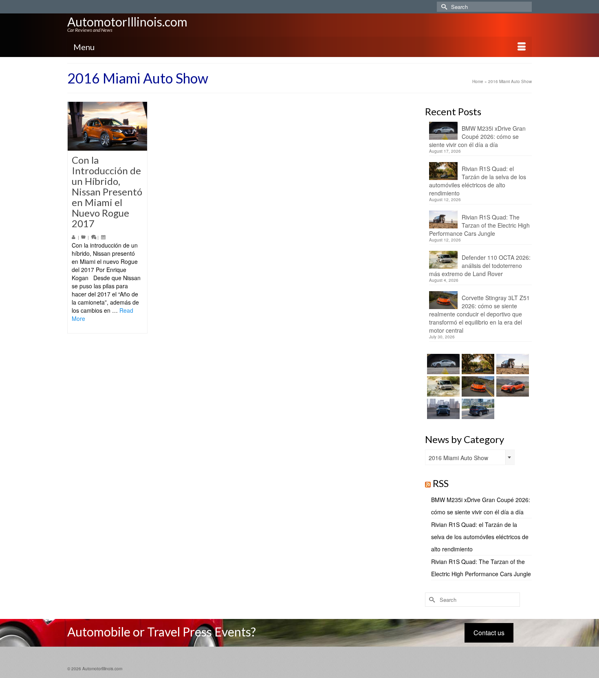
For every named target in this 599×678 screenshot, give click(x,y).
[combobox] (470, 457)
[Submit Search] (443, 7)
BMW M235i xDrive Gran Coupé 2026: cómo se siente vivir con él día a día (477, 136)
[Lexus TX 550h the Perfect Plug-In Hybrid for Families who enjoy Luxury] (477, 409)
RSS (441, 483)
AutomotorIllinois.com (127, 21)
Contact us (488, 632)
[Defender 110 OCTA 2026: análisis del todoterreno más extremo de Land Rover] (442, 386)
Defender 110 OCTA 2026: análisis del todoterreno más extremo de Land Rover (480, 265)
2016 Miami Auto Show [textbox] (458, 458)
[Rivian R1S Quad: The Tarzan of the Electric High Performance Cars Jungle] (511, 364)
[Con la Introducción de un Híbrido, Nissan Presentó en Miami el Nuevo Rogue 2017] (107, 126)
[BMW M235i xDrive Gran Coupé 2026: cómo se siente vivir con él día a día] (442, 364)
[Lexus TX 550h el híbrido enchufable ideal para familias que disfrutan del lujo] (442, 409)
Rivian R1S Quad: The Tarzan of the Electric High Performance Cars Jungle (479, 225)
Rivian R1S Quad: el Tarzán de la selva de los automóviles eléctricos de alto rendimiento (477, 181)
